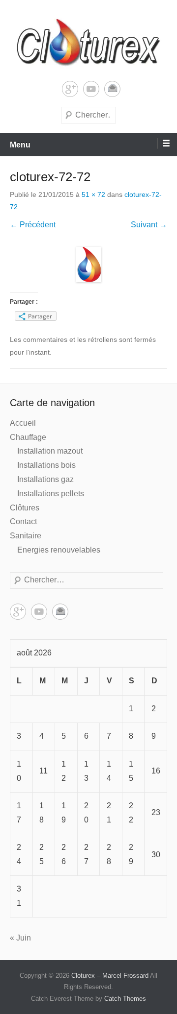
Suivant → (149, 224)
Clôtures (24, 508)
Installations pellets (50, 493)
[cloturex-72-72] (88, 264)
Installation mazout (50, 451)
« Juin (20, 938)
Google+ (70, 89)
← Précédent (33, 224)
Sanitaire (25, 535)
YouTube (91, 89)
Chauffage (28, 437)
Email (112, 89)
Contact (23, 521)
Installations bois (46, 465)
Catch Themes (125, 998)
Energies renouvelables (58, 550)
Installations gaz (45, 479)
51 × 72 (93, 194)
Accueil (23, 423)
